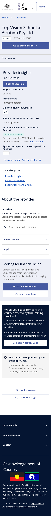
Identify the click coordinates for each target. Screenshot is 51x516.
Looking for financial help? (18, 184)
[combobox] (28, 226)
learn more (37, 141)
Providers (21, 17)
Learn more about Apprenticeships (22, 160)
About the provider (15, 180)
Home (5, 17)
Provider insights (14, 176)
